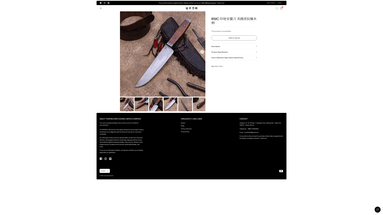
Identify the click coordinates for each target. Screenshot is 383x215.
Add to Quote (234, 38)
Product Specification (219, 52)
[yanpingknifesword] (191, 8)
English (280, 3)
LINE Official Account (208, 3)
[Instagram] (105, 3)
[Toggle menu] (102, 8)
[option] (162, 54)
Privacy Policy (185, 132)
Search (183, 123)
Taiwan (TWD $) (271, 3)
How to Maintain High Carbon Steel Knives (227, 58)
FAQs (182, 126)
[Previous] (139, 2)
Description (215, 46)
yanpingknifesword (108, 175)
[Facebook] (101, 3)
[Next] (243, 2)
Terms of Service (186, 129)
